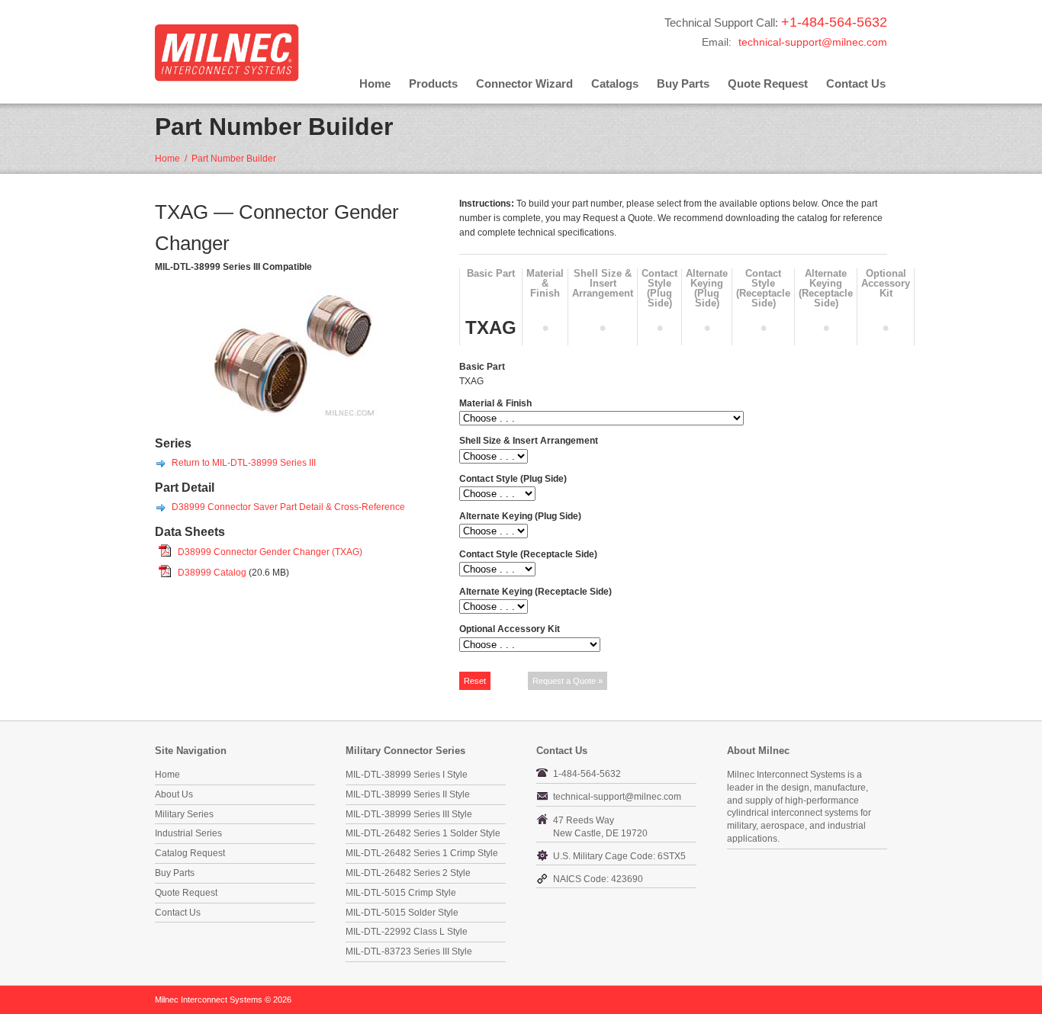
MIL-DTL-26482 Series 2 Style (408, 873)
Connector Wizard (524, 83)
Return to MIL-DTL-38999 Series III (244, 462)
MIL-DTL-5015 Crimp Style (401, 892)
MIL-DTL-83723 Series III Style (409, 951)
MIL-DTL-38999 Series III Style (409, 814)
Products (433, 83)
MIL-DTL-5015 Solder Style (402, 912)
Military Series (184, 814)
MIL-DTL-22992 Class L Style (407, 931)
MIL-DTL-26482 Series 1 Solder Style (423, 833)
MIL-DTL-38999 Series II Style (408, 794)
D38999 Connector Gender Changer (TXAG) (270, 552)
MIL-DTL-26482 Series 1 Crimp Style (422, 853)
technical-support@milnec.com (812, 42)
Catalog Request (190, 853)
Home (375, 83)
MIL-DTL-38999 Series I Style (407, 774)
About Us (174, 794)
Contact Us (856, 83)
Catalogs (614, 83)
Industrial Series (188, 833)
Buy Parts (683, 83)
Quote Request (768, 83)
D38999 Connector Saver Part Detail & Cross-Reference (288, 507)
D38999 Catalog (212, 572)
